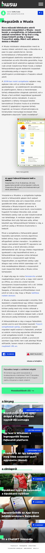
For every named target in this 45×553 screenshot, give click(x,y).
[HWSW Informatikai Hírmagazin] (9, 3)
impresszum (14, 545)
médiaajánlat (23, 545)
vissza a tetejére (34, 361)
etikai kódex (32, 545)
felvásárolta (30, 276)
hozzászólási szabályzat (15, 548)
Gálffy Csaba (16, 12)
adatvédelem (28, 548)
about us (36, 548)
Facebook (10, 354)
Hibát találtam (36, 354)
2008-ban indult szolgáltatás (16, 81)
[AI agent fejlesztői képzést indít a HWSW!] (22, 185)
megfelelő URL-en (9, 346)
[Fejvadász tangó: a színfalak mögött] (22, 375)
